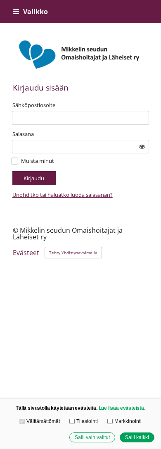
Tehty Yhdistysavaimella (73, 253)
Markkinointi (127, 421)
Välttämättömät (42, 421)
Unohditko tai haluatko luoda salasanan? (62, 194)
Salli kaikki (137, 437)
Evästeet (26, 253)
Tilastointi (86, 421)
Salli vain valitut (92, 437)
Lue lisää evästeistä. (122, 408)
